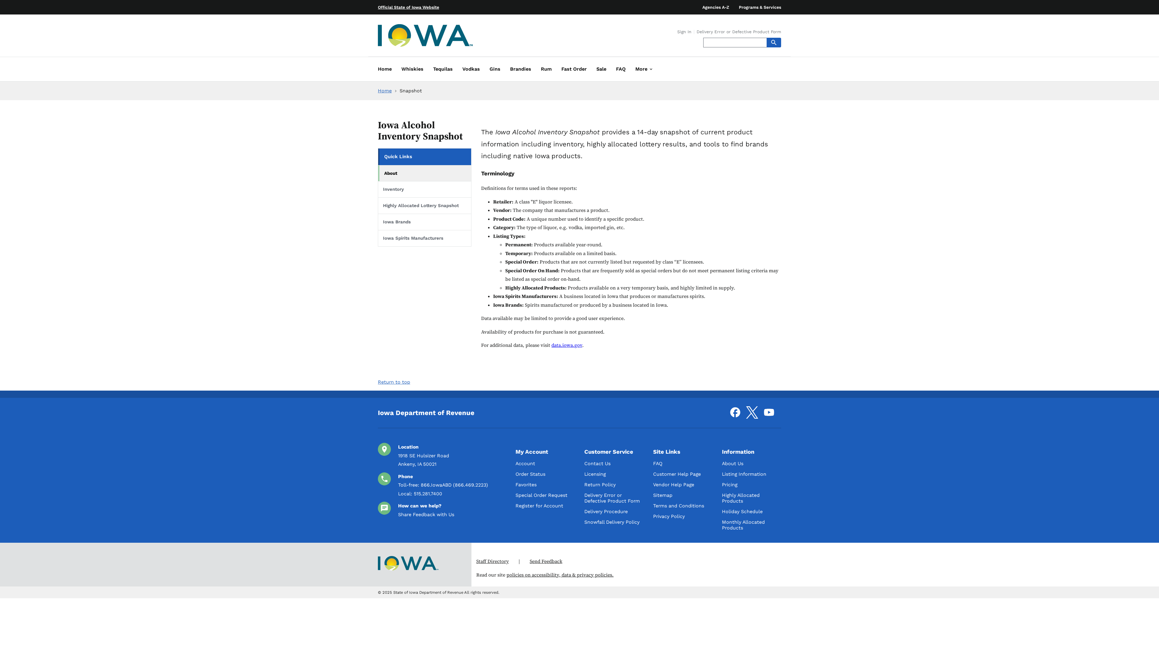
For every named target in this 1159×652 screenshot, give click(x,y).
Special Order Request (541, 495)
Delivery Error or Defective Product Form (739, 32)
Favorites (526, 484)
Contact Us (597, 463)
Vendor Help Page (673, 484)
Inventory (393, 189)
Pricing (729, 484)
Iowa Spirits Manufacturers (413, 238)
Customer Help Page (677, 474)
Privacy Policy (669, 516)
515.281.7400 (428, 494)
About (391, 173)
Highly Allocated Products (741, 498)
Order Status (530, 474)
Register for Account (539, 506)
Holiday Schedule (742, 511)
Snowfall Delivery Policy (612, 522)
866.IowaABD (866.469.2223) (454, 485)
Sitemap (662, 495)
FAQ (658, 463)
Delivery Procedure (606, 511)
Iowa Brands (397, 222)
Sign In (684, 32)
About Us (732, 463)
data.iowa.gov (566, 345)
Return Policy (600, 484)
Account (525, 463)
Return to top (394, 382)
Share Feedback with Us (426, 514)
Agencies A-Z (715, 7)
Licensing (595, 474)
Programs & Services (760, 7)
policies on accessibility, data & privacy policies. (560, 575)
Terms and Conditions (678, 506)
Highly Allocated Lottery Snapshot (421, 205)
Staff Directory (492, 561)
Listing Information (744, 474)
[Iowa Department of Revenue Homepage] (425, 36)
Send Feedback (546, 561)
